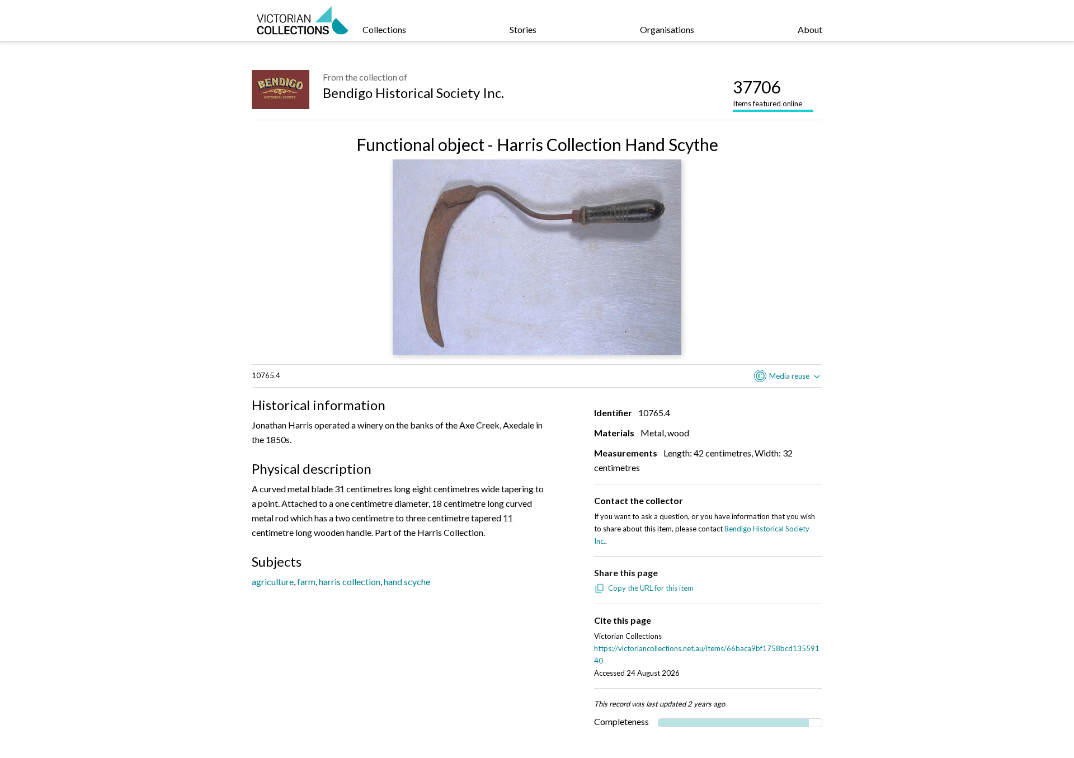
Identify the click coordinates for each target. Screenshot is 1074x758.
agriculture (273, 581)
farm (306, 581)
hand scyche (407, 581)
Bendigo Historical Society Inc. (413, 92)
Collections (384, 29)
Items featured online (767, 92)
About (810, 29)
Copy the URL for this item (651, 587)
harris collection (349, 581)
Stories (523, 29)
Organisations (667, 29)
